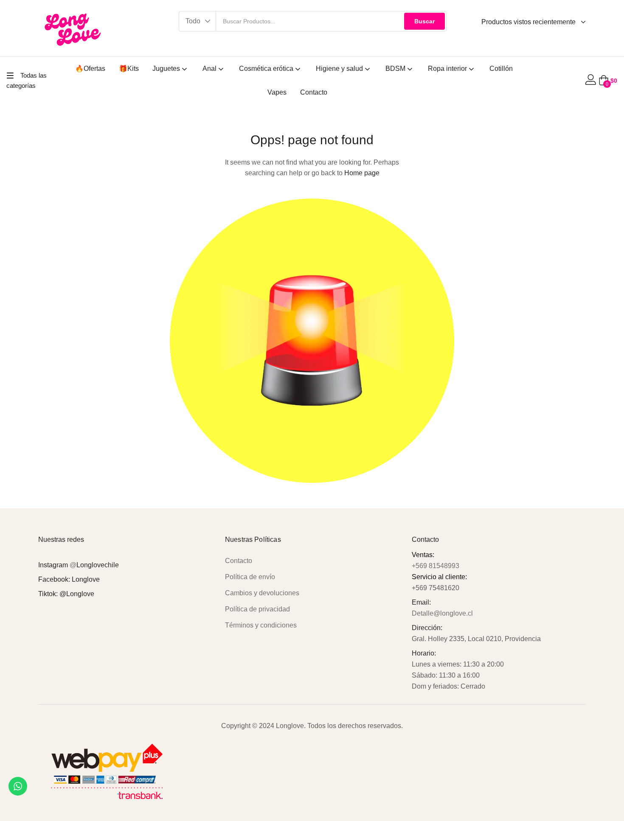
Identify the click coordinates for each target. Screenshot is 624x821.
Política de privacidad (257, 609)
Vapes (277, 92)
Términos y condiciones (261, 625)
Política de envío (250, 576)
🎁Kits (129, 68)
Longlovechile (97, 565)
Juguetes (167, 68)
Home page (361, 173)
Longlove (86, 579)
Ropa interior (448, 68)
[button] (197, 21)
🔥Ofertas (90, 68)
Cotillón (501, 68)
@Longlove (76, 593)
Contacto (313, 92)
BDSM (396, 68)
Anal (210, 68)
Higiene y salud (340, 68)
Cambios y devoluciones (262, 593)
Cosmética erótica (267, 68)
